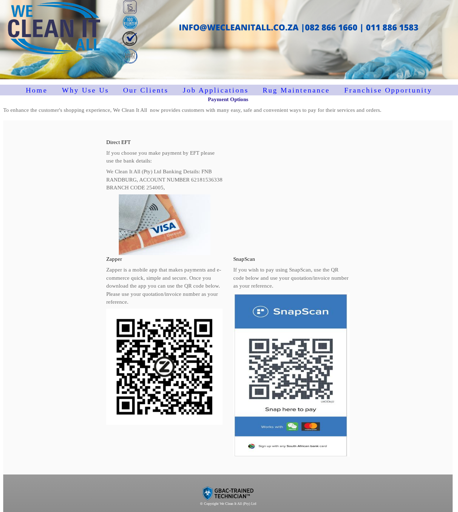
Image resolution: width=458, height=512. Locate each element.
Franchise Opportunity (388, 90)
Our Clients (146, 90)
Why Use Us (85, 90)
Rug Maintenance (296, 90)
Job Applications (216, 90)
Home (37, 90)
